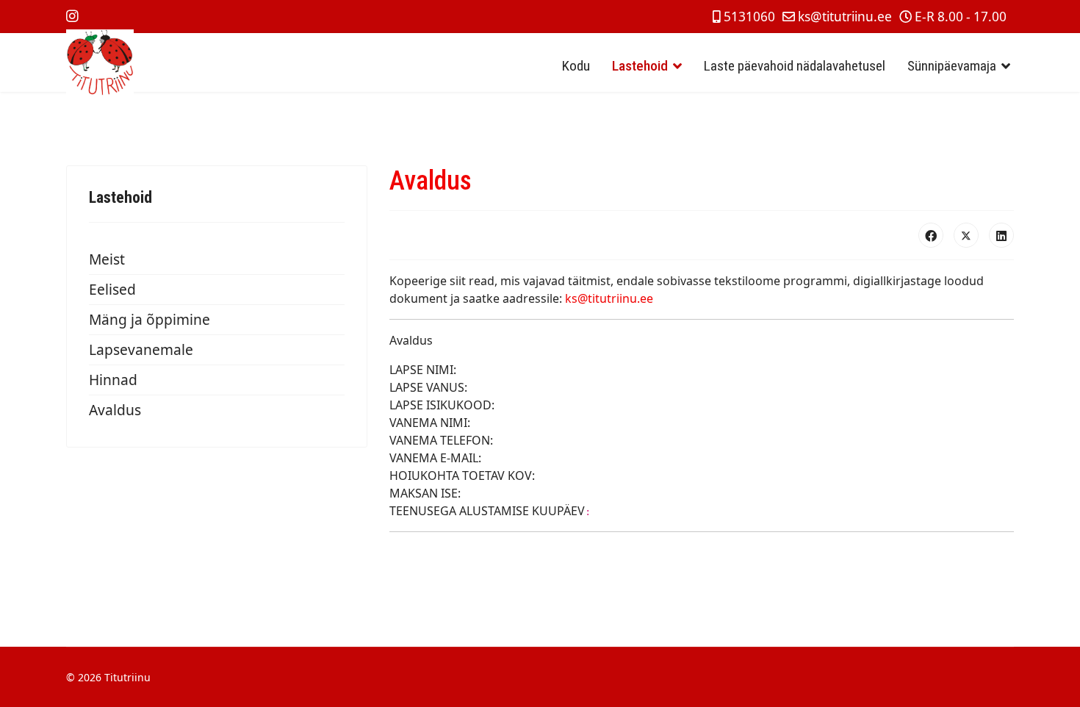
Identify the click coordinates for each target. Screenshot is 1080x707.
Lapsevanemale (141, 349)
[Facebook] (930, 235)
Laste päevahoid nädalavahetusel (794, 65)
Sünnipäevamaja (951, 65)
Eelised (112, 289)
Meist (107, 259)
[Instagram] (72, 16)
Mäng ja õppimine (149, 319)
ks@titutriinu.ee (845, 16)
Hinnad (113, 380)
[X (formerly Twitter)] (966, 235)
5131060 (749, 16)
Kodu (576, 65)
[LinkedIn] (1001, 235)
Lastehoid (640, 65)
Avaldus (115, 410)
